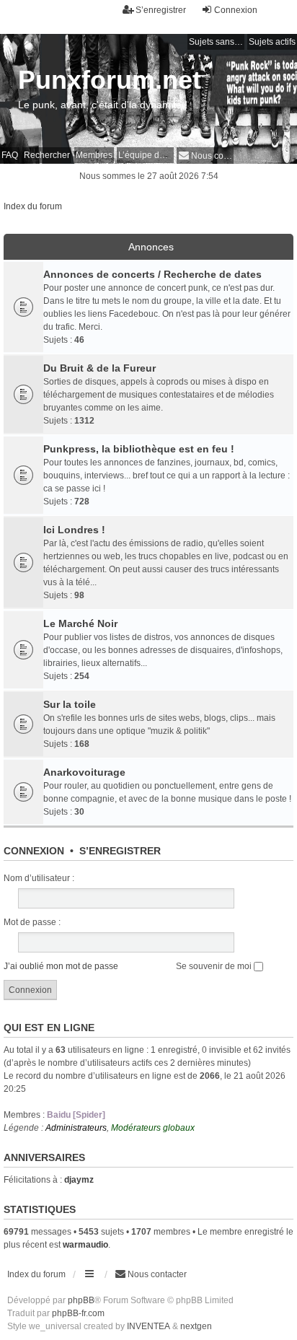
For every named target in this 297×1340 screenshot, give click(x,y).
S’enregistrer (120, 851)
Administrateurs (76, 1128)
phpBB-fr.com (78, 1313)
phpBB (81, 1300)
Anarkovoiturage (84, 772)
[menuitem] (205, 155)
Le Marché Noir (80, 623)
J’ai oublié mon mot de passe (61, 966)
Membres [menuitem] (94, 155)
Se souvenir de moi (215, 966)
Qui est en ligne (49, 1027)
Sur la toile (69, 704)
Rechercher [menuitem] (47, 155)
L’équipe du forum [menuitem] (146, 155)
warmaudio (85, 1245)
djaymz (79, 1180)
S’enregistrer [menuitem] (161, 10)
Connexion (34, 851)
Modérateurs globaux (153, 1128)
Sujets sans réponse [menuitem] (216, 42)
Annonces (151, 247)
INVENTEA (148, 1326)
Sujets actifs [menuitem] (272, 42)
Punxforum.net (109, 80)
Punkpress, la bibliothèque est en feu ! (138, 449)
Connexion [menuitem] (235, 10)
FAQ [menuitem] (9, 155)
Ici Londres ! (74, 529)
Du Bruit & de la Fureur (99, 368)
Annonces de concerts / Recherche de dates (152, 274)
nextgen (196, 1326)
